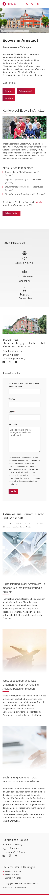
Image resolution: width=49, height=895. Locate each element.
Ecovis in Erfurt (12, 874)
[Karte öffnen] (16, 362)
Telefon (12, 399)
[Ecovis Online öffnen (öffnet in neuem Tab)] (27, 4)
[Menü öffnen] (45, 4)
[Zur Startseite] (9, 4)
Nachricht (13, 424)
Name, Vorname (15, 386)
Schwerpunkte (26, 91)
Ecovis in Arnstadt (13, 871)
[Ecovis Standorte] (32, 4)
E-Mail (12, 412)
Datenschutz (20, 888)
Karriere (9, 98)
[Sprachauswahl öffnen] (39, 4)
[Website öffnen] (11, 362)
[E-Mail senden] (5, 362)
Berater (8, 91)
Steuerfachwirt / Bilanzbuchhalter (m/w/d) (25, 194)
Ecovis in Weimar (13, 878)
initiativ (38, 202)
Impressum (7, 888)
